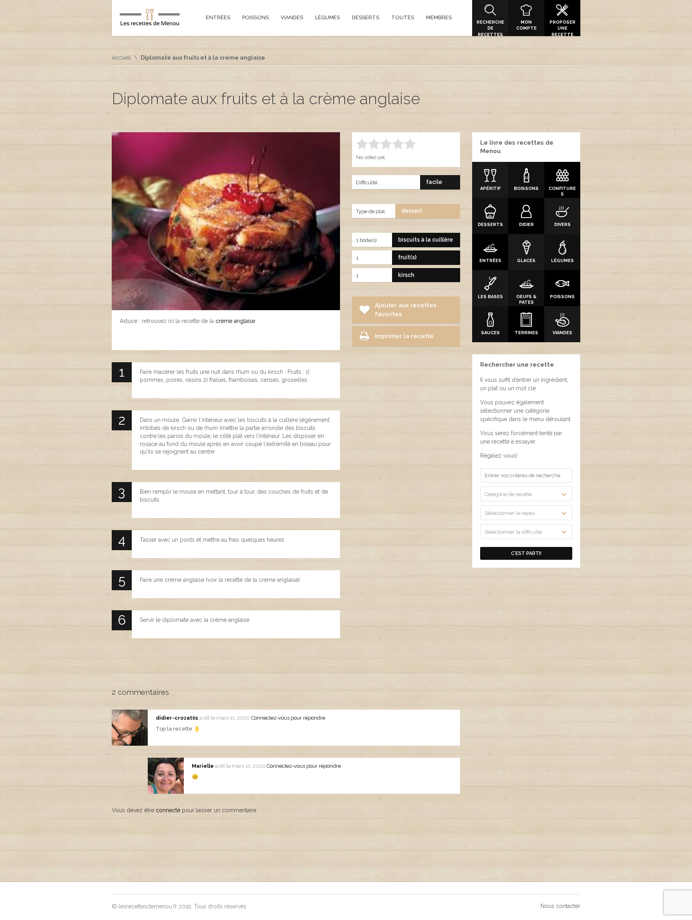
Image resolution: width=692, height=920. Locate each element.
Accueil (121, 57)
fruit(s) (407, 257)
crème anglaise (235, 321)
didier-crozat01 (177, 718)
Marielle (203, 766)
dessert (411, 211)
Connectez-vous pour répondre (288, 718)
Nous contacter (560, 906)
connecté (168, 810)
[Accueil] (150, 19)
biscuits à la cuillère (425, 239)
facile (434, 182)
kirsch (406, 275)
